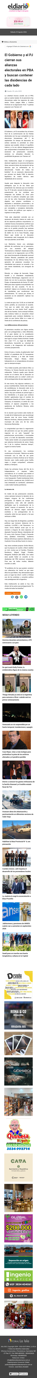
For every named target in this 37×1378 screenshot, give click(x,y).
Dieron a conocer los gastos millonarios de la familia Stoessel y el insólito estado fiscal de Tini (18, 784)
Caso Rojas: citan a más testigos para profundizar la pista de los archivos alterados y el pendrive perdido (16, 754)
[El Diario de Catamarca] (18, 7)
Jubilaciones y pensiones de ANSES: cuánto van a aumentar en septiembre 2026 (16, 926)
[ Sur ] (28, 25)
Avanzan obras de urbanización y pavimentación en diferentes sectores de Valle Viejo (17, 814)
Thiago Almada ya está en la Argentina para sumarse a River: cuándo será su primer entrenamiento (17, 697)
